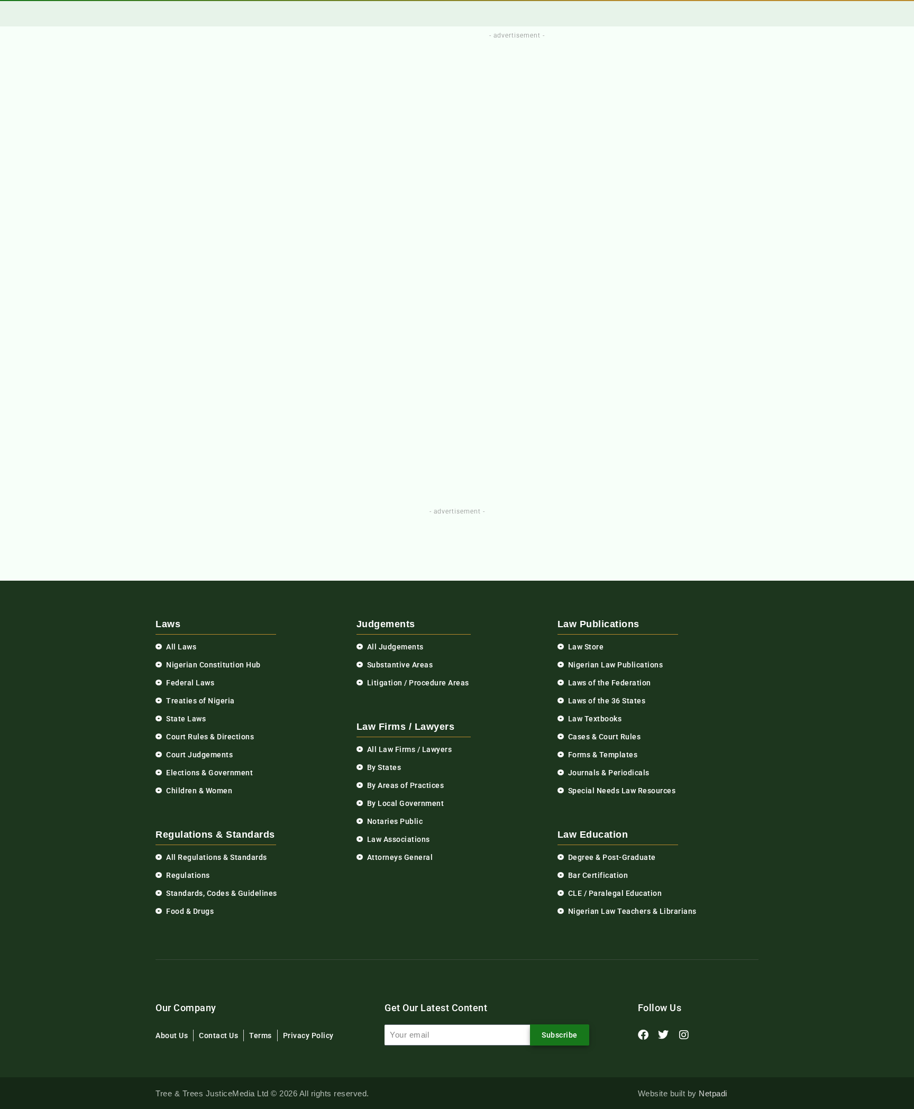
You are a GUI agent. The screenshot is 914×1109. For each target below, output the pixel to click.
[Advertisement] (510, 65)
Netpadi (713, 1093)
